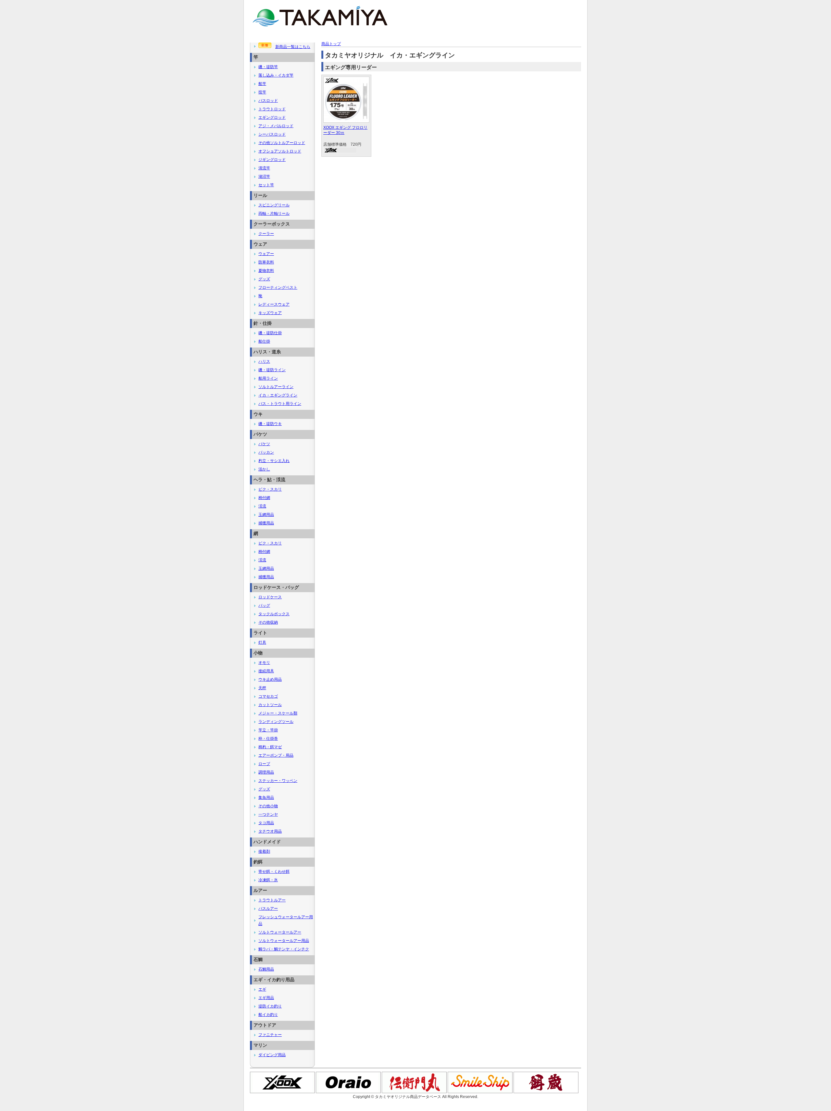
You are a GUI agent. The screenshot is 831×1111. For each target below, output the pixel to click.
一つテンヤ (268, 814)
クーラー (266, 233)
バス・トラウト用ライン (279, 403)
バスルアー (268, 908)
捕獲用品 (266, 523)
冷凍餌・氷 (268, 880)
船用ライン (268, 378)
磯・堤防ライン (272, 370)
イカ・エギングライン (277, 395)
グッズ (264, 279)
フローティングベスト (277, 287)
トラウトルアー (272, 900)
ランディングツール (275, 721)
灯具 (262, 642)
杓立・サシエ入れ (274, 460)
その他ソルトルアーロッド (281, 142)
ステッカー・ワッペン (277, 780)
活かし (264, 469)
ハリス (264, 361)
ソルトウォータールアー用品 (283, 940)
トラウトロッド (272, 109)
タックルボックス (274, 614)
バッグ (264, 605)
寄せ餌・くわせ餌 (274, 871)
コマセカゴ (268, 696)
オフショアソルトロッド (279, 151)
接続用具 (266, 671)
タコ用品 (266, 823)
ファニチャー (270, 1034)
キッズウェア (270, 313)
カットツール (270, 704)
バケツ (264, 444)
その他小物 (268, 806)
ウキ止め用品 (270, 679)
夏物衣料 (266, 270)
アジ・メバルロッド (275, 126)
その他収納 (268, 622)
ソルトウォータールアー (279, 932)
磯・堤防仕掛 (270, 333)
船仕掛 (264, 341)
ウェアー (266, 253)
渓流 (262, 506)
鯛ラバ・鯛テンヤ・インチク (283, 949)
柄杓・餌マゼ (270, 747)
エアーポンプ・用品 (275, 755)
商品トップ (331, 44)
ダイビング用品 (272, 1055)
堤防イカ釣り (270, 1006)
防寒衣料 (266, 262)
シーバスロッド (272, 134)
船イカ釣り (268, 1014)
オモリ (264, 662)
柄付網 (264, 497)
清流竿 (264, 168)
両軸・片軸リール (274, 213)
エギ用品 (266, 997)
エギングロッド (272, 117)
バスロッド (268, 100)
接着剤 (264, 851)
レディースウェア (274, 304)
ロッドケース (270, 597)
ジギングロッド (272, 159)
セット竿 (266, 185)
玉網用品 (266, 514)
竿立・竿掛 (268, 730)
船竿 (262, 83)
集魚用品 (266, 797)
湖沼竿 (264, 176)
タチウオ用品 (270, 831)
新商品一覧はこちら (292, 46)
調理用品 (266, 772)
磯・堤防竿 (268, 67)
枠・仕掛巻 (268, 738)
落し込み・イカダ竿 (275, 75)
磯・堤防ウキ (270, 423)
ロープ (264, 764)
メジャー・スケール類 (277, 713)
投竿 (262, 92)
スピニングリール (274, 205)
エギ (262, 989)
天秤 (262, 688)
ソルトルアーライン (275, 387)
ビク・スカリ (270, 489)
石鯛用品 (266, 969)
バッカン (266, 452)
